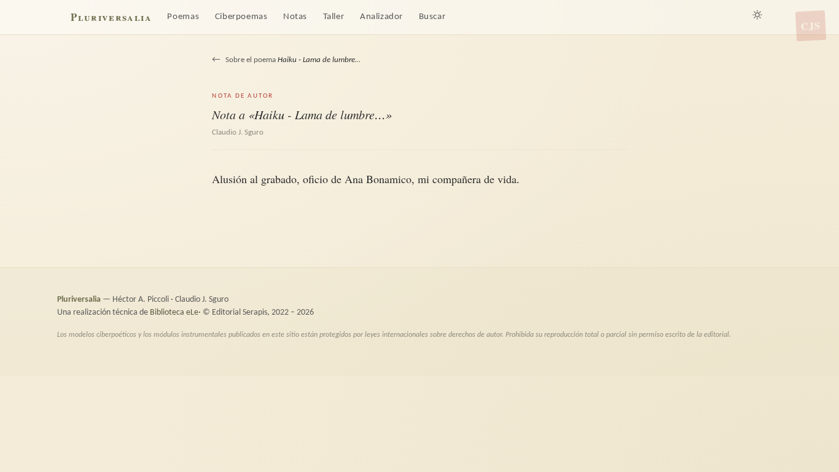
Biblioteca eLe (174, 313)
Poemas (183, 17)
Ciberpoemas (241, 17)
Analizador (381, 17)
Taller (334, 17)
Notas (295, 17)
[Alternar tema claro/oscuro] (757, 14)
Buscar (432, 17)
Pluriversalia (111, 17)
